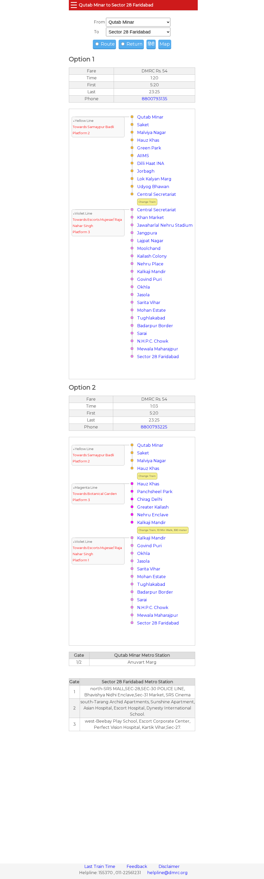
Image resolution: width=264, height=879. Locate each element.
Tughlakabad (151, 318)
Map (165, 44)
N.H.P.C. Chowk (152, 341)
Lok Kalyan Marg (154, 178)
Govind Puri (149, 279)
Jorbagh (145, 171)
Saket (143, 124)
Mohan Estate (151, 310)
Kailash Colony (152, 256)
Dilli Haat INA (150, 163)
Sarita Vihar (148, 302)
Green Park (149, 148)
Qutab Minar (150, 117)
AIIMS (143, 155)
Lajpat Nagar (150, 240)
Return (134, 44)
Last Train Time (100, 866)
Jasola (143, 294)
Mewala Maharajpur (157, 348)
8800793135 (154, 98)
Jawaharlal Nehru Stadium (165, 225)
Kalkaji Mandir (151, 271)
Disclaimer (169, 866)
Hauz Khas (148, 140)
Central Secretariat (156, 194)
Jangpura (147, 233)
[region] (132, 794)
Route (107, 44)
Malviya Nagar (151, 132)
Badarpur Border (155, 325)
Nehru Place (150, 263)
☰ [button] (74, 5)
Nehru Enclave (152, 514)
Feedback (137, 866)
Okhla (143, 287)
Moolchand (149, 248)
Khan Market (150, 217)
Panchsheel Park (154, 491)
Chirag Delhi (149, 499)
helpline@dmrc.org (167, 872)
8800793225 (154, 427)
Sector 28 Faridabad (158, 356)
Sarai (142, 333)
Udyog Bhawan (153, 186)
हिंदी (151, 44)
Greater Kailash (153, 507)
